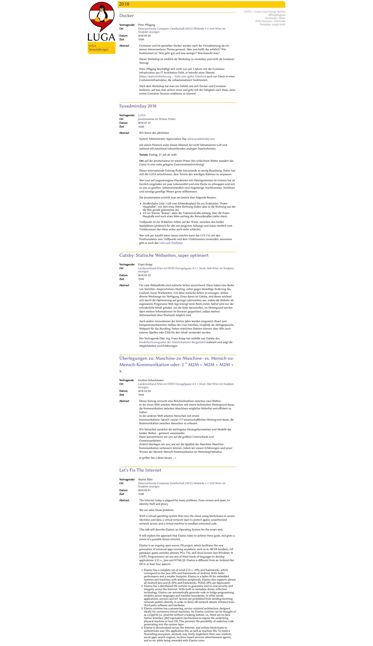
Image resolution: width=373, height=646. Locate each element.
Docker (126, 15)
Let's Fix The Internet (140, 470)
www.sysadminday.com (201, 138)
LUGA (92, 45)
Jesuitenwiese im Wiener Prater (157, 119)
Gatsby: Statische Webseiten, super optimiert (164, 255)
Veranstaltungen (98, 49)
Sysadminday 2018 (137, 106)
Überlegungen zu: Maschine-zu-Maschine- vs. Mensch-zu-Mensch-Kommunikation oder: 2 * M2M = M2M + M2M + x (176, 364)
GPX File (205, 235)
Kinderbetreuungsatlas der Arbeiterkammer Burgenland (172, 342)
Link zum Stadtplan (171, 243)
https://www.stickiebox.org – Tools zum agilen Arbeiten (172, 76)
